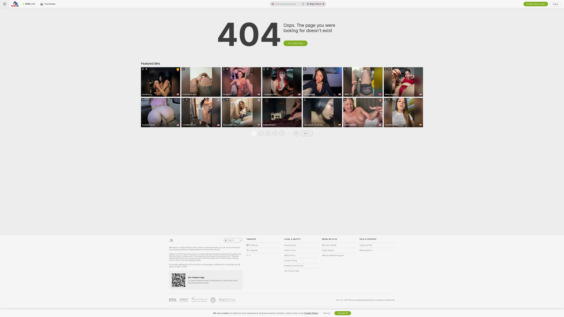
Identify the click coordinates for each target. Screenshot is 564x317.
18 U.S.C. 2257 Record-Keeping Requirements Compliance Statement (365, 300)
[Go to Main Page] (14, 4)
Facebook (253, 245)
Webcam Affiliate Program (333, 255)
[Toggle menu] (4, 4)
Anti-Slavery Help (291, 271)
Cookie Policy (311, 313)
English (231, 240)
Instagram (253, 250)
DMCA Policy (289, 255)
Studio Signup (328, 250)
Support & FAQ (366, 245)
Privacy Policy (290, 245)
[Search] (303, 4)
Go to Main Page (295, 43)
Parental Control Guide (293, 266)
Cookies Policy (290, 261)
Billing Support (366, 250)
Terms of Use (290, 250)
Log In (555, 4)
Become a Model (329, 245)
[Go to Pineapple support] (213, 300)
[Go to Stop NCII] (227, 300)
